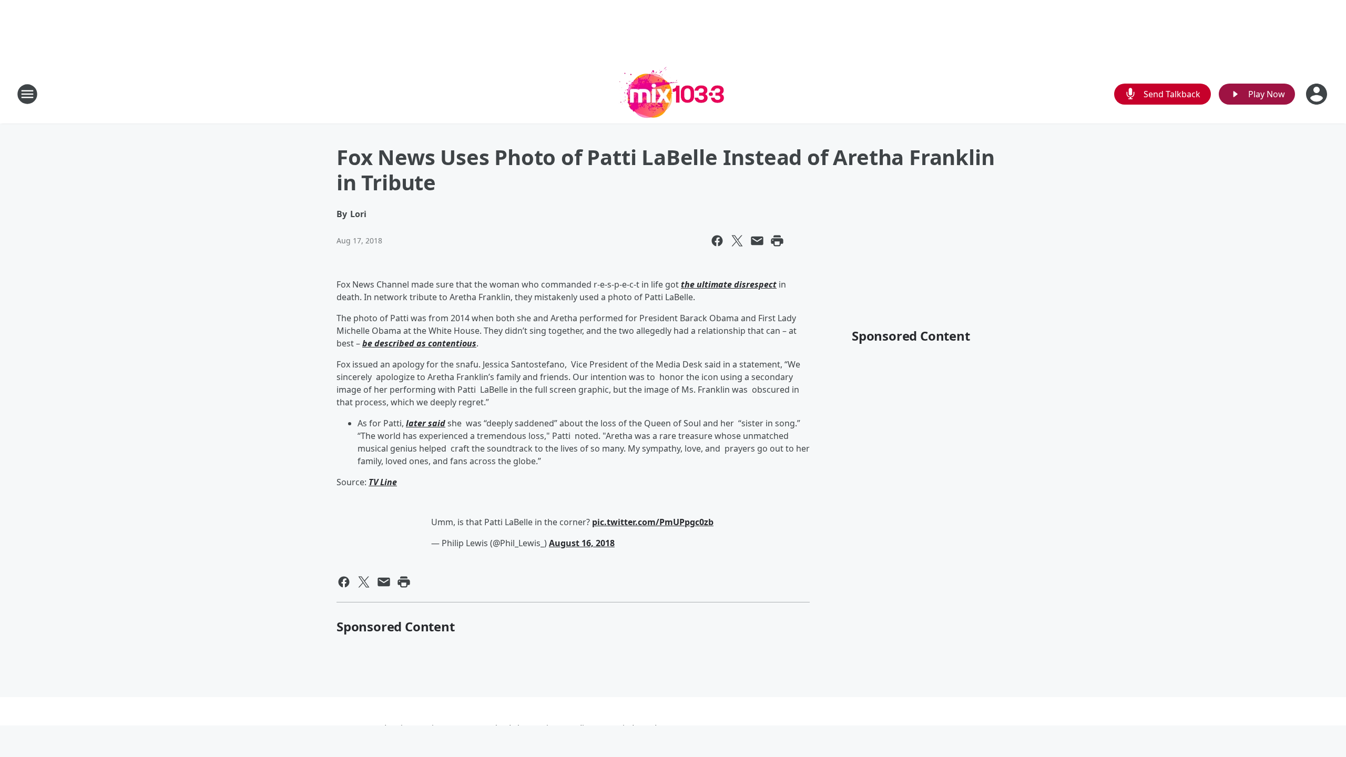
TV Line (383, 482)
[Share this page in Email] (757, 240)
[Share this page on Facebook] (717, 240)
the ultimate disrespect (729, 284)
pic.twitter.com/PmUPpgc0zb (652, 522)
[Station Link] (673, 93)
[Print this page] (777, 240)
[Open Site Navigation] (27, 94)
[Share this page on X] (737, 240)
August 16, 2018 (582, 543)
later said (425, 423)
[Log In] (1317, 94)
